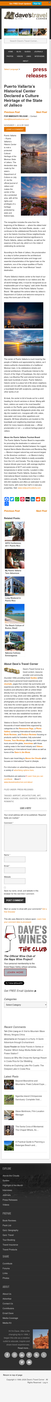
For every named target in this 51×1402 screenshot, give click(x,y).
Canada (15, 798)
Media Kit (7, 1322)
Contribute (7, 1263)
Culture (24, 798)
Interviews (28, 743)
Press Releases (25, 789)
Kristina (7, 1065)
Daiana (7, 1057)
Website (7, 876)
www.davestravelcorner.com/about (18, 782)
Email (7, 865)
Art (39, 795)
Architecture (29, 795)
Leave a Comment (15, 129)
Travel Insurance (10, 1244)
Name (7, 855)
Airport (17, 795)
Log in (45, 1382)
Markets (33, 798)
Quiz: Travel (8, 1234)
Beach (7, 798)
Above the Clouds (33, 758)
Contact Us (8, 1303)
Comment (8, 822)
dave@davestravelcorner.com (16, 119)
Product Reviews (28, 734)
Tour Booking (9, 1239)
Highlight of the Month (13, 1185)
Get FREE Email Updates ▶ (20, 991)
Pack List (7, 1225)
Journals (8, 683)
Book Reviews (10, 734)
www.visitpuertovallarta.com (29, 488)
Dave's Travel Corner (25, 19)
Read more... (24, 1347)
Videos (39, 746)
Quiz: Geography (10, 1230)
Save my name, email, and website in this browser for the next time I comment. (21, 892)
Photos (6, 1277)
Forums (7, 740)
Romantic (9, 801)
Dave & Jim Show (22, 752)
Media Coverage (10, 1317)
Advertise (7, 1298)
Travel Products (10, 1249)
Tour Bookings (18, 740)
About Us (7, 1293)
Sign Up (37, 3)
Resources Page (26, 728)
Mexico (42, 798)
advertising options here (24, 770)
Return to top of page (12, 1375)
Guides (34, 677)
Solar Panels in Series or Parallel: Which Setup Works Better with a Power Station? (24, 1050)
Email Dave (8, 1313)
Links (5, 1273)
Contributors (8, 1308)
